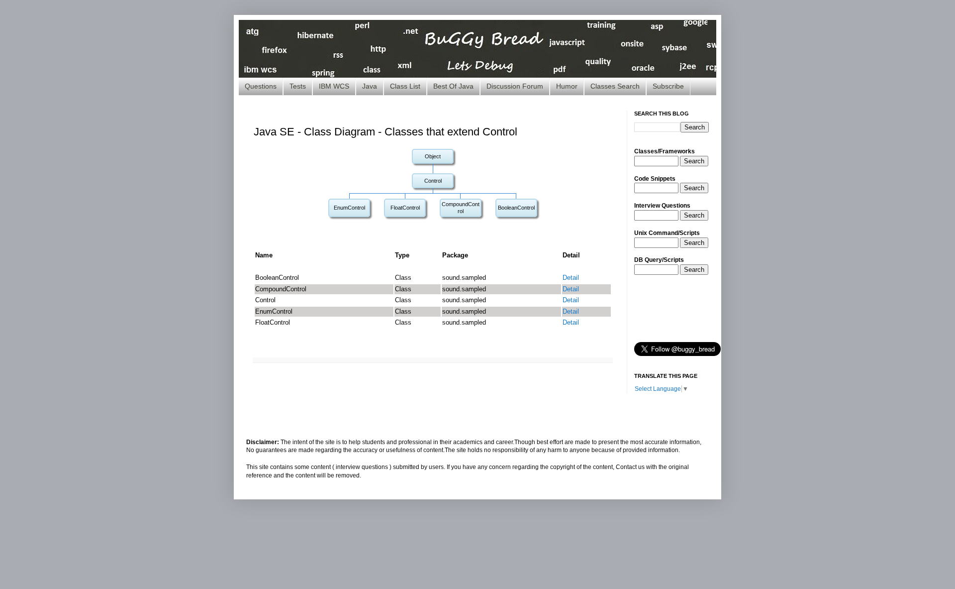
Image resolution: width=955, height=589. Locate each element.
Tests (297, 86)
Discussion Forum (514, 86)
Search (694, 161)
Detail (571, 277)
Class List (405, 86)
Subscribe (668, 86)
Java (369, 86)
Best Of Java (453, 86)
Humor (566, 86)
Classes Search (615, 86)
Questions (261, 86)
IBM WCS (334, 86)
